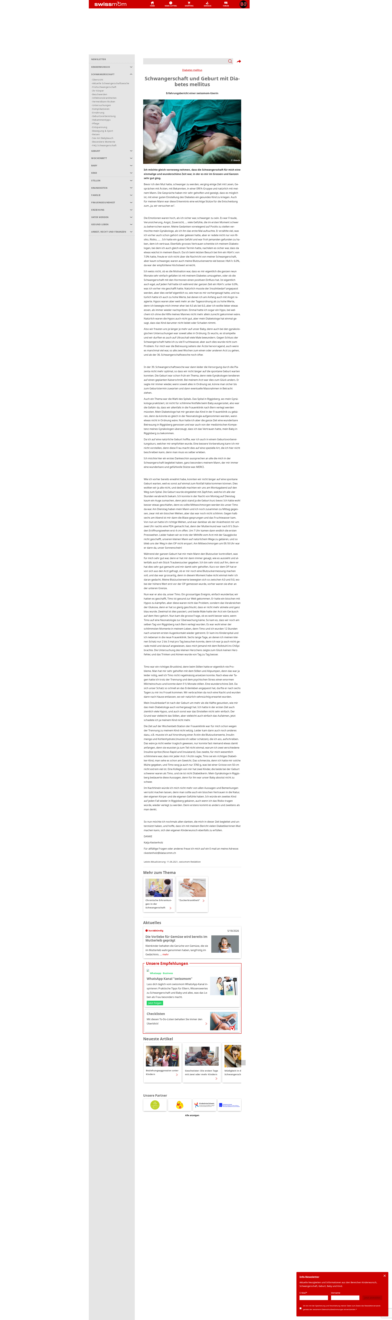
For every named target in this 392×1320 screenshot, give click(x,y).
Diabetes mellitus (192, 70)
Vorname (335, 1292)
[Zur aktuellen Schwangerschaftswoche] (243, 4)
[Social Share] (239, 61)
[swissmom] (117, 4)
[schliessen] (384, 1275)
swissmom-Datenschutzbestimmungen (328, 1309)
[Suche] (188, 61)
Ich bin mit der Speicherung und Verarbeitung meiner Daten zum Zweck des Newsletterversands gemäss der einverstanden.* (341, 1307)
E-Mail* (303, 1292)
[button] (152, 4)
